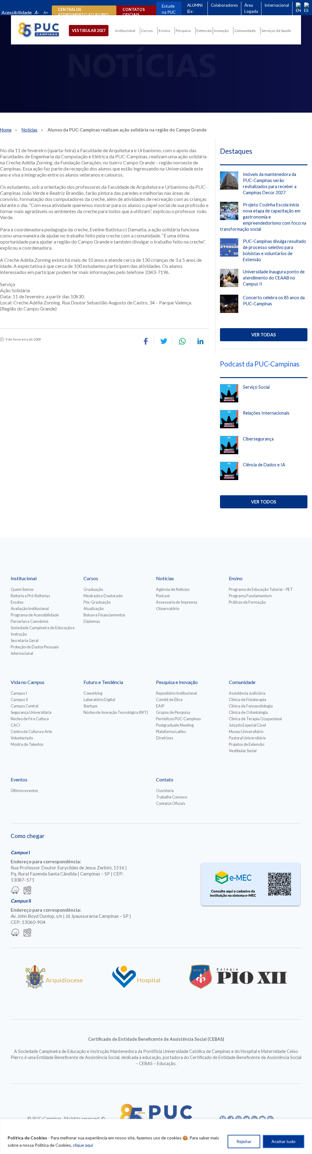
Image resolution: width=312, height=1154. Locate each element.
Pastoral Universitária (247, 737)
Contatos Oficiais (170, 803)
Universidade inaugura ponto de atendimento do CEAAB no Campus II (274, 277)
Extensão (204, 30)
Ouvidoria (165, 790)
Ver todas (263, 334)
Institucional (125, 30)
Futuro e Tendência (103, 682)
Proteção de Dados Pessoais (35, 646)
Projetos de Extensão (246, 744)
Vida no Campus (27, 682)
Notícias (29, 129)
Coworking (92, 693)
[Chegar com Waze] (15, 891)
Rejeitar (243, 1141)
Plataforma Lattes (171, 731)
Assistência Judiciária (247, 693)
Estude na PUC (169, 9)
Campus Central (24, 705)
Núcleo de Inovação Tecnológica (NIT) (115, 712)
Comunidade (245, 30)
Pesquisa (183, 30)
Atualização (93, 608)
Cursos (147, 30)
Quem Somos (22, 589)
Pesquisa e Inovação (177, 682)
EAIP (160, 705)
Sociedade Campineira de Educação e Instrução (43, 631)
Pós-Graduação (97, 602)
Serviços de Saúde (276, 30)
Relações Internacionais (266, 413)
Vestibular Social (243, 750)
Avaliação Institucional (30, 608)
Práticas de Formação (247, 602)
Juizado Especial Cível (247, 725)
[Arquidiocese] (35, 986)
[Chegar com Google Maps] (27, 891)
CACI (15, 725)
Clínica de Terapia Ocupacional (255, 718)
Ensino (164, 30)
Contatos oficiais (133, 12)
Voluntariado (22, 737)
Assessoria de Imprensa (176, 602)
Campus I (19, 693)
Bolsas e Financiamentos (104, 614)
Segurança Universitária (31, 712)
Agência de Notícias (173, 589)
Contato (164, 779)
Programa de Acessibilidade (35, 614)
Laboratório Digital (99, 699)
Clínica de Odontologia (248, 712)
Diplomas (91, 621)
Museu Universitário (246, 731)
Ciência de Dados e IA (264, 464)
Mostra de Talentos (27, 744)
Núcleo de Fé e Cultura (30, 718)
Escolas (17, 602)
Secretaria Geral (24, 640)
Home (6, 129)
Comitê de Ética (169, 699)
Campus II (19, 699)
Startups (90, 705)
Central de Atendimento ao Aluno (83, 12)
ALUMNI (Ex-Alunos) (195, 11)
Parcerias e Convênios (29, 621)
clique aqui (83, 1145)
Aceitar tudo (283, 1141)
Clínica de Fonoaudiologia (251, 705)
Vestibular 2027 (88, 30)
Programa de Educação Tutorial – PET (261, 589)
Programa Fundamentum (250, 595)
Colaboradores (224, 5)
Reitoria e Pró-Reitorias (30, 595)
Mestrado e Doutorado (102, 595)
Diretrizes (164, 737)
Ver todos (263, 501)
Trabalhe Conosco (171, 796)
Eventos (19, 779)
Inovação (221, 30)
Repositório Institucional (176, 693)
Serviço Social (256, 387)
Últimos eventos (24, 790)
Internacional (276, 5)
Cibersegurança (258, 438)
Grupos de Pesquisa (173, 712)
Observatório (167, 608)
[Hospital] (124, 986)
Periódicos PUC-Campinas (178, 718)
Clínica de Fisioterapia (247, 699)
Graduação (93, 589)
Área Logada (251, 8)
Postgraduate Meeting (175, 725)
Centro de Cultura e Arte (31, 731)
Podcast (163, 595)
